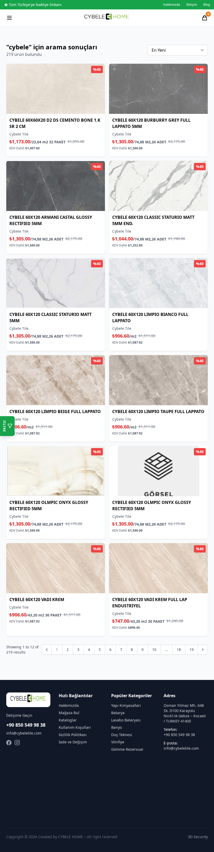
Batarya (117, 712)
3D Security (198, 836)
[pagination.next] (203, 650)
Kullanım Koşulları (75, 727)
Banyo (116, 727)
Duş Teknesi (121, 734)
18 (179, 649)
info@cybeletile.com (23, 733)
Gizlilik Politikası (73, 734)
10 (154, 649)
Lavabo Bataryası (126, 720)
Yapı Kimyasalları (126, 705)
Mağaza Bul (69, 712)
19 (191, 649)
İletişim (191, 5)
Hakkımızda (171, 5)
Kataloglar (68, 720)
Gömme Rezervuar (127, 749)
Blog (206, 5)
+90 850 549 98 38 (25, 725)
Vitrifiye (117, 741)
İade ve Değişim (73, 741)
